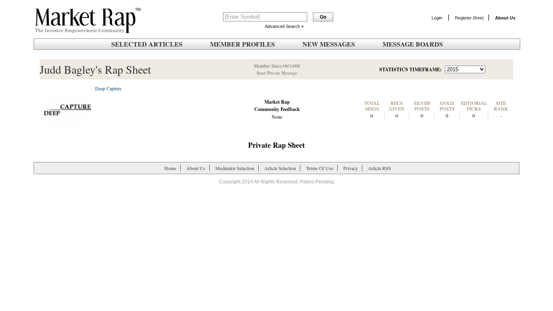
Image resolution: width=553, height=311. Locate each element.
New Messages (328, 44)
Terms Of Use (319, 168)
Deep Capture (108, 88)
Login (437, 17)
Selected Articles (147, 44)
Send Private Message (277, 73)
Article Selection (280, 168)
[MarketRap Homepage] (86, 31)
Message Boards (413, 44)
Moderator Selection (234, 168)
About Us (195, 168)
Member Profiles (242, 44)
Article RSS (379, 168)
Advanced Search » (284, 26)
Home (170, 168)
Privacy (350, 168)
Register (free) (469, 17)
